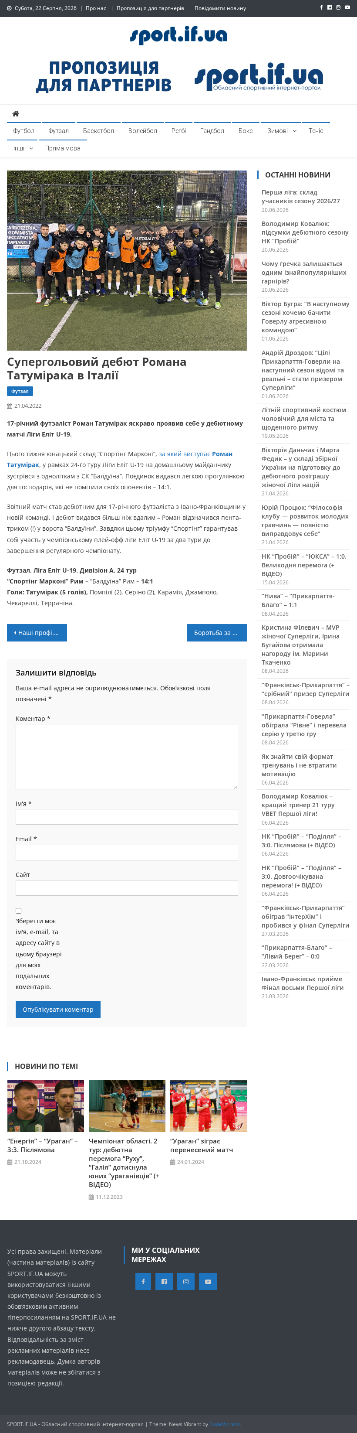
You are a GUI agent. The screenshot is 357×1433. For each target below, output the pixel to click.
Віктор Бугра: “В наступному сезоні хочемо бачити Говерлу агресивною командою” (306, 317)
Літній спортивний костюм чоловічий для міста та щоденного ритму (304, 418)
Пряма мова (63, 148)
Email (26, 839)
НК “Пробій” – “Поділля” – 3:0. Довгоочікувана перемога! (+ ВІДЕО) (301, 876)
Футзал (59, 130)
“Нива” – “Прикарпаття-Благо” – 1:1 (298, 600)
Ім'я (24, 803)
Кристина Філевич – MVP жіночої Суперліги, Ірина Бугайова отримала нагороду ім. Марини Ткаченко (301, 644)
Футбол (23, 130)
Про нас (96, 8)
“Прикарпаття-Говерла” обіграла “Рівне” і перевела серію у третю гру (304, 725)
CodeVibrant (224, 1424)
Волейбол (142, 130)
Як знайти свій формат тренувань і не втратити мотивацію (299, 765)
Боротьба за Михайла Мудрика (220, 632)
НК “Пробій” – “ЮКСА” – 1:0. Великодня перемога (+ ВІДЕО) (304, 565)
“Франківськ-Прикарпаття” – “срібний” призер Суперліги (306, 689)
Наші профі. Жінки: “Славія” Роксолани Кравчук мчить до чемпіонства (42, 632)
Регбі (179, 130)
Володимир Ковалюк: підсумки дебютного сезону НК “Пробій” (305, 232)
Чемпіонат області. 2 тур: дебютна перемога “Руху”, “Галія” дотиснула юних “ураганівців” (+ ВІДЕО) (124, 1162)
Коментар (33, 718)
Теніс (316, 130)
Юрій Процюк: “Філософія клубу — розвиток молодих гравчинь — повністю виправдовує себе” (305, 520)
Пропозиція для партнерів (150, 8)
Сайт (23, 874)
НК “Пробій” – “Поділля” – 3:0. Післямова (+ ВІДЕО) (301, 840)
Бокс (246, 130)
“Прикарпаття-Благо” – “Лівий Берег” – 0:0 (297, 951)
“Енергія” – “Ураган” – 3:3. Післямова (42, 1145)
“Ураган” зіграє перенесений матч (201, 1145)
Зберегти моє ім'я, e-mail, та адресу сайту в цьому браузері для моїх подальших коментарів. (39, 954)
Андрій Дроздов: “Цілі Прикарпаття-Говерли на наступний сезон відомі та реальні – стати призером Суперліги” (303, 370)
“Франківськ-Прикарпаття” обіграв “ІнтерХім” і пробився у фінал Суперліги (306, 916)
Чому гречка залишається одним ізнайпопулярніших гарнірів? (304, 272)
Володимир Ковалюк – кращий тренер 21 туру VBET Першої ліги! (298, 805)
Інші (18, 148)
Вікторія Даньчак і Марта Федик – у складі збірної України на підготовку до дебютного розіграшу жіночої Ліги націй (301, 467)
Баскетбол (98, 130)
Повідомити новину (220, 8)
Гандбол (212, 130)
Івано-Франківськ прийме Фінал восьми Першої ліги (303, 983)
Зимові (277, 130)
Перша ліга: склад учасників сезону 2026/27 (301, 196)
